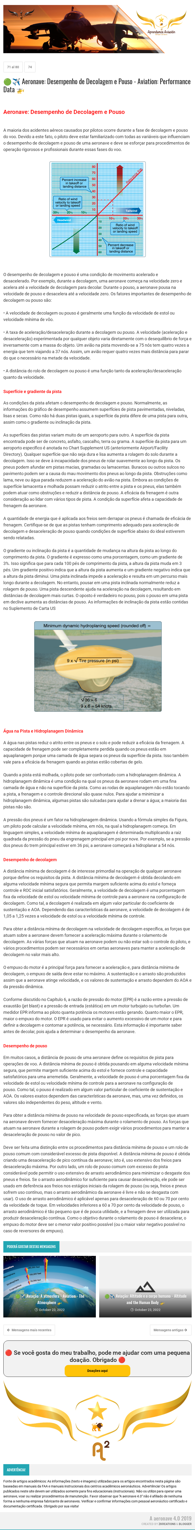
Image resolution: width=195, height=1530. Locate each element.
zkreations (167, 1524)
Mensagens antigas (169, 1330)
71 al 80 (13, 67)
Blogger (185, 1524)
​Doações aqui (97, 1371)
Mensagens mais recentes (31, 1330)
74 (30, 67)
